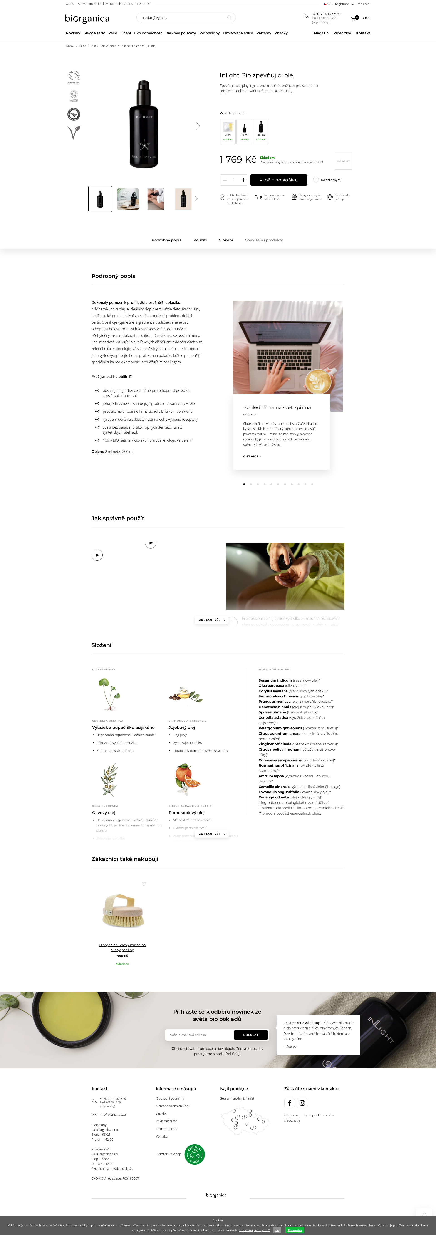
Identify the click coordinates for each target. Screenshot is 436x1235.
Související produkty (264, 240)
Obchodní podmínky (170, 1098)
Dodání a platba (167, 1129)
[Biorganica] (88, 18)
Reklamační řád (166, 1121)
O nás (70, 4)
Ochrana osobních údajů (173, 1106)
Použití (200, 240)
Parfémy (263, 33)
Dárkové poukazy (180, 33)
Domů (70, 46)
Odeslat (250, 1035)
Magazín (321, 33)
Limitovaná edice (238, 33)
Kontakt (363, 33)
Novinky (73, 33)
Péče (112, 33)
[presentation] (197, 125)
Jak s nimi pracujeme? (254, 1230)
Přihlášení (363, 4)
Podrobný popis (166, 240)
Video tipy (342, 33)
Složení (226, 240)
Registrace (342, 4)
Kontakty (162, 1136)
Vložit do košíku (279, 180)
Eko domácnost (148, 33)
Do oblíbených (331, 180)
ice (117, 362)
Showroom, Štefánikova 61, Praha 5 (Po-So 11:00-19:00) (114, 4)
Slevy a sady (94, 33)
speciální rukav (103, 362)
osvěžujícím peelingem (162, 362)
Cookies (161, 1113)
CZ (328, 4)
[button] (244, 484)
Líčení (126, 33)
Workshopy (209, 33)
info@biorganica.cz (113, 1114)
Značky (281, 33)
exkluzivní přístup (307, 1023)
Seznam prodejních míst (237, 1098)
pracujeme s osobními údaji (217, 1054)
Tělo (93, 46)
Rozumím (295, 1230)
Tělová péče (108, 46)
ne (277, 1230)
